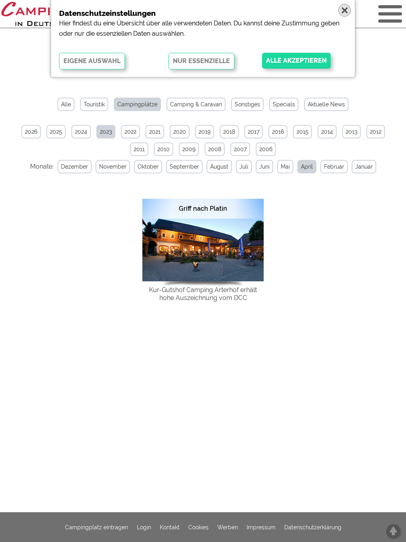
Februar (334, 166)
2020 (179, 132)
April (307, 166)
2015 (302, 132)
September (184, 166)
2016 (278, 132)
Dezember (74, 166)
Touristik (94, 104)
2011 (139, 149)
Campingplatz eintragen (96, 527)
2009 (188, 149)
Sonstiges (247, 104)
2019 (205, 132)
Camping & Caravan (196, 104)
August (219, 166)
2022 (130, 132)
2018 (229, 132)
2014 (327, 132)
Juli (243, 166)
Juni (264, 166)
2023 (106, 132)
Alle (66, 104)
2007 (240, 149)
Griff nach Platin (203, 208)
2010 (163, 149)
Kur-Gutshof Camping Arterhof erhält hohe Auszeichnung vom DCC (203, 294)
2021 (155, 132)
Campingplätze (137, 104)
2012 (375, 132)
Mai (285, 166)
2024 (81, 132)
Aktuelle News (326, 104)
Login (144, 527)
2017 (253, 132)
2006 (265, 149)
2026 (31, 132)
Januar (364, 166)
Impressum (261, 527)
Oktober (148, 166)
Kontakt (170, 527)
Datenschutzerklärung (312, 527)
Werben (227, 527)
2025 (56, 132)
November (112, 166)
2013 (351, 132)
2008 (214, 149)
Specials (284, 104)
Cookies (198, 527)
